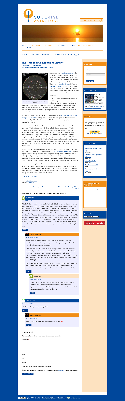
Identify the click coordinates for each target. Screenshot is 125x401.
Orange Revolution (63, 84)
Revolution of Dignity (56, 86)
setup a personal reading (97, 106)
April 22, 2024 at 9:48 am (31, 318)
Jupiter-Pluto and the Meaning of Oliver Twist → (66, 55)
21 (29, 65)
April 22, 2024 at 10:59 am (35, 279)
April (27, 65)
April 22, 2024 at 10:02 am (32, 237)
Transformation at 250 (91, 165)
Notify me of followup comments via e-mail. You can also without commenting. (50, 370)
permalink (31, 182)
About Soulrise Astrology (41, 45)
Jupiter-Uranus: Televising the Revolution (35, 187)
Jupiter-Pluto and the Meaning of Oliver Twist (66, 187)
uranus (35, 181)
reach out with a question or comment (93, 108)
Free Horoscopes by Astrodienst (95, 189)
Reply (25, 230)
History (37, 67)
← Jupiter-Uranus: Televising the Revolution (35, 54)
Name (24, 354)
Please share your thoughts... (30, 176)
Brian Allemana (37, 65)
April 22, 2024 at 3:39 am (27, 200)
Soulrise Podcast (86, 45)
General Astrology (30, 67)
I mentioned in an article (68, 73)
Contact (28, 47)
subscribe (61, 370)
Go (100, 20)
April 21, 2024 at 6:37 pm (27, 303)
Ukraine (31, 181)
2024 (31, 65)
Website (24, 362)
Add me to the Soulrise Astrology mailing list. (37, 366)
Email (24, 358)
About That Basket (90, 161)
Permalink (50, 67)
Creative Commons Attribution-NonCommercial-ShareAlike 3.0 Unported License (61, 398)
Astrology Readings (66, 45)
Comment (25, 339)
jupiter (27, 181)
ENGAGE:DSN (70, 397)
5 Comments (43, 67)
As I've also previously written (62, 151)
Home (24, 45)
